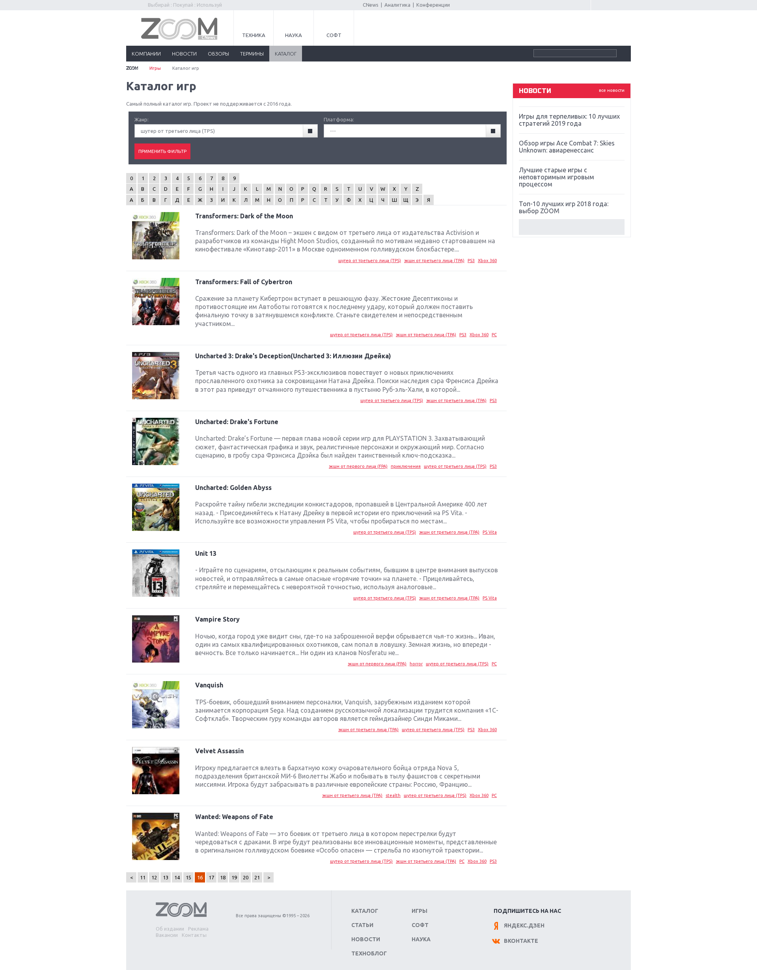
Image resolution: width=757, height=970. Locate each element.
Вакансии (167, 935)
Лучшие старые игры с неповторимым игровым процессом (556, 177)
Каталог (364, 911)
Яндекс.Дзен (524, 925)
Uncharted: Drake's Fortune (236, 421)
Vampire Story (217, 619)
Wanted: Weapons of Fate (234, 816)
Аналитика (397, 4)
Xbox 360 (487, 260)
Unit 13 (205, 553)
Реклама (198, 928)
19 (234, 877)
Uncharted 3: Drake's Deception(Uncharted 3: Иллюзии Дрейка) (293, 355)
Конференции (433, 4)
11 (142, 877)
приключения (406, 466)
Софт (333, 35)
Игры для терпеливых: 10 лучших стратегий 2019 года (569, 120)
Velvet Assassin (219, 750)
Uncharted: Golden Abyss (233, 487)
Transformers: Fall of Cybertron (243, 281)
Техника (253, 35)
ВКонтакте (521, 941)
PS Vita (490, 532)
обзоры (218, 53)
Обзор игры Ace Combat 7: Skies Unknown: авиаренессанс (567, 147)
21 (257, 877)
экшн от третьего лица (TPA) (434, 260)
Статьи (362, 925)
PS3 (471, 260)
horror (416, 663)
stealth (393, 795)
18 (223, 877)
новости (184, 53)
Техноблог (369, 953)
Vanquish (209, 685)
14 (177, 877)
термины (252, 53)
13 (165, 877)
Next (572, 227)
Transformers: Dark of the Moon (244, 216)
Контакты (194, 935)
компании (146, 53)
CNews (370, 4)
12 (154, 877)
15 (188, 877)
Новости (365, 939)
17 (211, 877)
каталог (285, 53)
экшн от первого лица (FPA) (358, 466)
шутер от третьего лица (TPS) (369, 260)
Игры (155, 68)
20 (245, 877)
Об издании (170, 928)
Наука (293, 35)
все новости (612, 90)
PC (494, 334)
